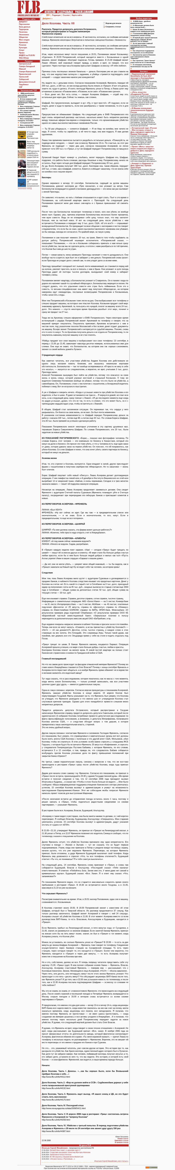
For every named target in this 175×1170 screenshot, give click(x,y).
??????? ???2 (25, 188)
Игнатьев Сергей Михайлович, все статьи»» (111, 1161)
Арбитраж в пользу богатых (60, 1155)
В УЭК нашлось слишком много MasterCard (66, 1157)
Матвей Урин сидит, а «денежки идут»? (65, 1150)
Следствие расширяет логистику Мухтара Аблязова (70, 1152)
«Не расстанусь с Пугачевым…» (62, 1159)
